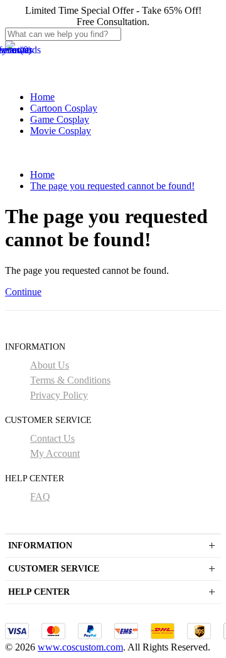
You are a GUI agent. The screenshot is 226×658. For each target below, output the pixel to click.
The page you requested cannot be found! (112, 185)
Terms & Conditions (70, 380)
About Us (49, 365)
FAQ (40, 496)
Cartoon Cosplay (63, 108)
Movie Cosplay (60, 130)
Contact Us (52, 438)
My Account (55, 453)
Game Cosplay (59, 119)
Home (42, 96)
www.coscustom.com (80, 647)
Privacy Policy (59, 395)
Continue (23, 291)
